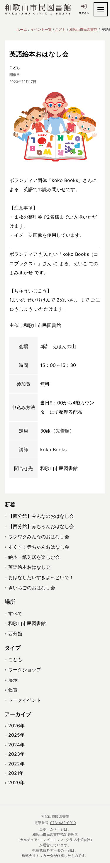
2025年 (16, 735)
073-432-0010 (63, 823)
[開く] (101, 9)
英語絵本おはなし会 (29, 567)
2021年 (16, 773)
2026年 (16, 725)
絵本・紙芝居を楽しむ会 (34, 557)
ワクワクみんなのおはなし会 (38, 536)
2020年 (16, 782)
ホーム (21, 29)
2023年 (16, 754)
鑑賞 (13, 690)
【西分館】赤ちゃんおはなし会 (41, 526)
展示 (13, 680)
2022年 (16, 763)
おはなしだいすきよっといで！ (41, 577)
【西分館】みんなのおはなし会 (41, 516)
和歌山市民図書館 (83, 29)
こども (60, 29)
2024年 (16, 744)
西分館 (15, 633)
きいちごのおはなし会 (31, 587)
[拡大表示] (55, 127)
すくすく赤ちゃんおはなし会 (38, 547)
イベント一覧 (41, 29)
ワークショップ (24, 670)
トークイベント (24, 700)
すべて (15, 613)
